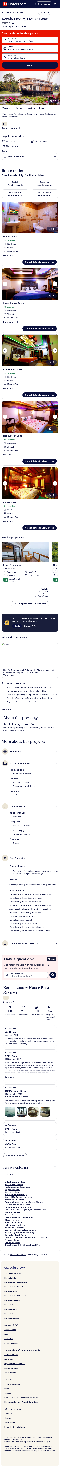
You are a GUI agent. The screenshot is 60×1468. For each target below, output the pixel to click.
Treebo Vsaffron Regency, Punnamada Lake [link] (25, 1209)
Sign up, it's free (31, 626)
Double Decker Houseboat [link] (17, 1204)
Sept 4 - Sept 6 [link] (45, 195)
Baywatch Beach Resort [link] (16, 1235)
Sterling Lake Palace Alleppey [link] (19, 1217)
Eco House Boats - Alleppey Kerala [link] (21, 1230)
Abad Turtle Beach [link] (14, 1222)
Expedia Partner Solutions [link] (14, 1364)
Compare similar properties (31, 603)
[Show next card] (56, 88)
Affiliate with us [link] (11, 1355)
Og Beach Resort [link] (13, 1192)
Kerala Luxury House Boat (21, 41)
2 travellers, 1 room (17, 57)
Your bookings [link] (10, 1330)
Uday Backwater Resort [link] (16, 1182)
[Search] (52, 975)
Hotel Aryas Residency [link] (16, 1194)
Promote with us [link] (11, 1368)
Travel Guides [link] (10, 1422)
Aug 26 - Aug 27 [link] (44, 185)
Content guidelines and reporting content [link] (21, 1397)
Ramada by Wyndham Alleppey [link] (19, 1232)
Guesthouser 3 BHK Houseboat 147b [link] (22, 1245)
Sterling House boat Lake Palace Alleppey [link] (24, 1202)
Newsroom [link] (8, 1359)
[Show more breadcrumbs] (4, 1255)
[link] (55, 12)
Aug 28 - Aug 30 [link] (15, 195)
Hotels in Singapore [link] (12, 1305)
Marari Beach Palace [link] (14, 1199)
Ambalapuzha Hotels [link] (18, 1255)
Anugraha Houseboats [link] (16, 1215)
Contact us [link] (8, 1339)
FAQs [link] (6, 1334)
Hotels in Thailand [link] (11, 1291)
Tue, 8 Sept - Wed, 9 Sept (21, 49)
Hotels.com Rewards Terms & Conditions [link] (21, 1402)
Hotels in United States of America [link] (18, 1296)
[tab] (9, 1174)
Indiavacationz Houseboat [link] (17, 1187)
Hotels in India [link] (10, 1278)
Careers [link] (7, 1418)
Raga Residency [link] (12, 1189)
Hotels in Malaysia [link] (11, 1318)
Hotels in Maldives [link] (11, 1309)
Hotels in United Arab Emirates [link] (16, 1282)
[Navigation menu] (55, 4)
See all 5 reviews (9, 128)
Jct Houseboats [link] (12, 1242)
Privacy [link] (7, 1388)
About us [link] (8, 1413)
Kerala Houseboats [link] (14, 1184)
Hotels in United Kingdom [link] (14, 1287)
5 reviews (7, 1002)
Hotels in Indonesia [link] (12, 1300)
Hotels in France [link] (10, 1314)
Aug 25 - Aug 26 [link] (15, 185)
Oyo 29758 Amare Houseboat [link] (19, 1197)
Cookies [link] (7, 1393)
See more (6, 709)
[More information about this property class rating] (12, 22)
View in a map (9, 675)
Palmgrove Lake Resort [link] (16, 1225)
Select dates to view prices (39, 262)
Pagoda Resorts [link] (12, 1212)
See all (5, 151)
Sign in (17, 626)
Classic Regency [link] (12, 1220)
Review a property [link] (12, 1343)
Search (30, 65)
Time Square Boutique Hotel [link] (18, 1207)
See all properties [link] (14, 12)
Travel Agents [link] (10, 1373)
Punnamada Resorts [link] (14, 1227)
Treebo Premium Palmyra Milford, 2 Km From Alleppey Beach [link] (26, 1238)
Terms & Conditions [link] (12, 1384)
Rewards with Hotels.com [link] (14, 1427)
